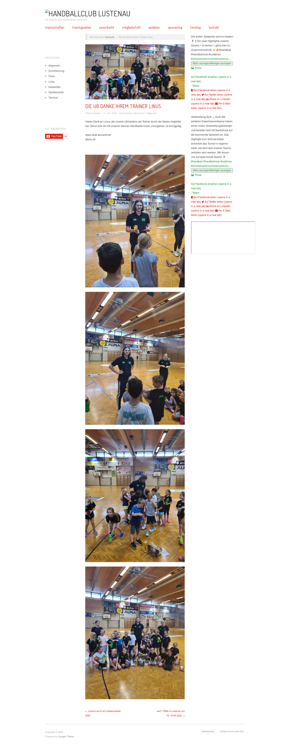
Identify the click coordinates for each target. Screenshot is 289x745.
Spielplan (154, 27)
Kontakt (214, 27)
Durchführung (56, 70)
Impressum (208, 731)
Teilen (195, 85)
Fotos (51, 76)
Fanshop (195, 27)
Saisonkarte (106, 27)
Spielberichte (56, 92)
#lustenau (226, 161)
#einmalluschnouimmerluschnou (210, 58)
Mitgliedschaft (131, 27)
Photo (198, 68)
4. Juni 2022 (110, 113)
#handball (197, 161)
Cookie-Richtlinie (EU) (232, 731)
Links (51, 81)
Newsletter (54, 87)
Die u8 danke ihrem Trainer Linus (123, 106)
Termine (53, 97)
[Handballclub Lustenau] (88, 12)
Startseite (109, 37)
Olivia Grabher (93, 113)
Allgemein (54, 65)
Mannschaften (54, 27)
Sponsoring (175, 27)
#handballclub (211, 161)
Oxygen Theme (66, 736)
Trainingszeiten (81, 27)
